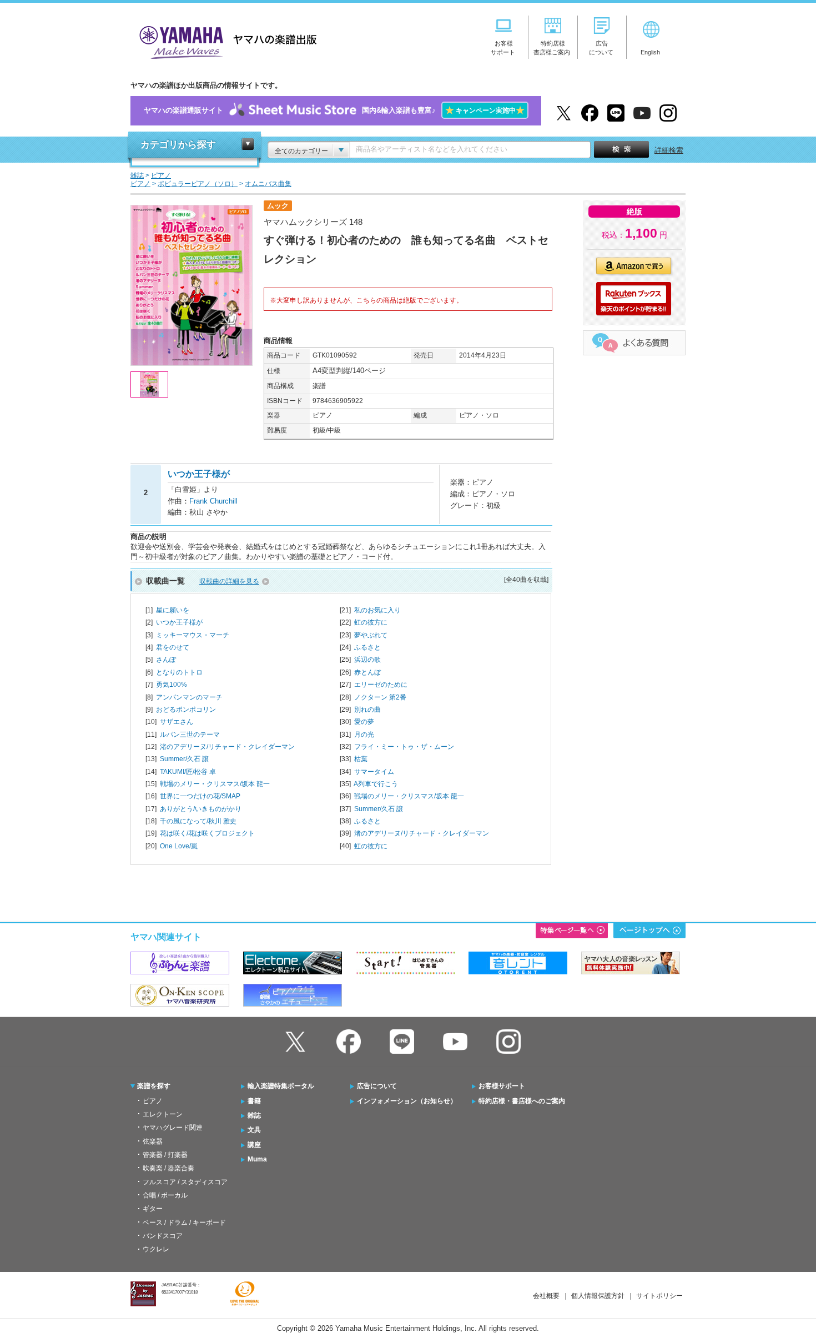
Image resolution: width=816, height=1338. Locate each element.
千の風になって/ (198, 821)
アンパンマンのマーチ (189, 697)
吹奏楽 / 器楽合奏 (168, 1168)
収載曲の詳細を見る (229, 581)
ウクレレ (156, 1249)
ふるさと (367, 647)
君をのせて (172, 647)
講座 (254, 1145)
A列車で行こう (376, 784)
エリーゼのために (380, 684)
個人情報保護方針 (597, 1296)
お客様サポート (501, 1086)
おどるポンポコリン (186, 709)
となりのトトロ (179, 672)
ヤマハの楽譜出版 (224, 41)
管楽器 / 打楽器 (165, 1155)
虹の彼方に (370, 622)
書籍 (254, 1101)
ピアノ (153, 1101)
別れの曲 (367, 709)
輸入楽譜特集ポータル (281, 1086)
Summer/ (184, 759)
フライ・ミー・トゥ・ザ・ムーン (404, 747)
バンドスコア (163, 1236)
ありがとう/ (200, 809)
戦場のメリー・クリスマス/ (215, 784)
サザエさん (176, 722)
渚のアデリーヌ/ (227, 747)
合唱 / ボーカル (165, 1195)
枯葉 (360, 759)
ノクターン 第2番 (380, 697)
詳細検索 (668, 150)
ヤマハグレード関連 (173, 1127)
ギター (153, 1209)
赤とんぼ (367, 672)
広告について (377, 1086)
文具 (254, 1130)
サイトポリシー (659, 1296)
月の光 (364, 734)
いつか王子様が (179, 622)
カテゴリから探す (178, 144)
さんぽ (166, 659)
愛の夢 (364, 722)
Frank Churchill (213, 501)
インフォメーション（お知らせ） (407, 1101)
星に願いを (172, 610)
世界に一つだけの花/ (200, 796)
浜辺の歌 (367, 659)
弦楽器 (153, 1141)
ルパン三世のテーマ (190, 734)
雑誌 (254, 1115)
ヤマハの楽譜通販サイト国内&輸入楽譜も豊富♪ (334, 110)
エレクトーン (163, 1114)
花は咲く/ (207, 833)
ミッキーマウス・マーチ (192, 635)
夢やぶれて (370, 635)
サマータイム (374, 772)
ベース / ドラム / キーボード (184, 1222)
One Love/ (179, 846)
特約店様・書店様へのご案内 (521, 1101)
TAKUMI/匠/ (188, 772)
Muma (257, 1159)
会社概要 (546, 1296)
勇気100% (171, 684)
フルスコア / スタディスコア (185, 1182)
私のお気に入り (377, 610)
